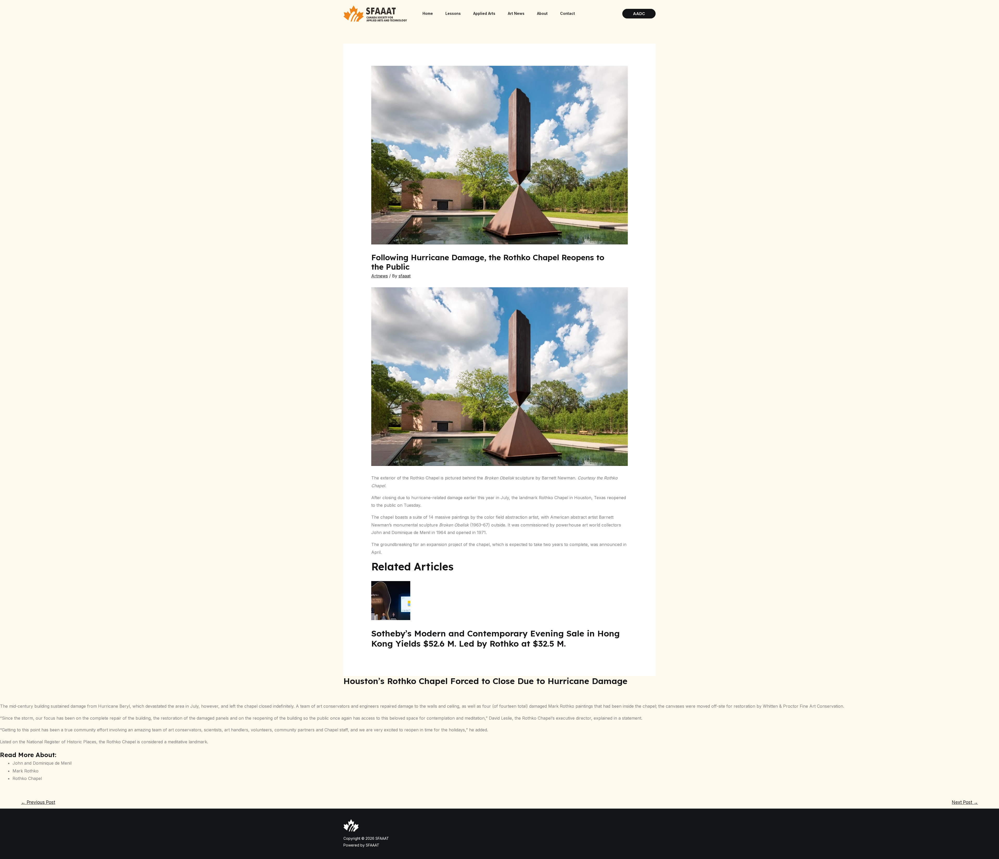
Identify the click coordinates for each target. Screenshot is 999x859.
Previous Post (38, 802)
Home (427, 13)
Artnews (379, 275)
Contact (567, 13)
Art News (516, 13)
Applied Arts (484, 13)
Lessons (453, 13)
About (542, 13)
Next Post (965, 802)
